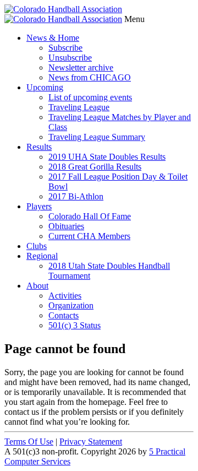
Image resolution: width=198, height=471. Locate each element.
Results (39, 146)
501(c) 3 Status (74, 325)
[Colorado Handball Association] (63, 9)
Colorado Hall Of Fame (89, 216)
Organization (71, 305)
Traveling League (78, 107)
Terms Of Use (28, 441)
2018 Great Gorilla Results (94, 166)
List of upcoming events (90, 97)
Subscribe (65, 47)
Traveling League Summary (96, 137)
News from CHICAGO (89, 77)
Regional (42, 256)
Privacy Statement (90, 441)
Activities (64, 295)
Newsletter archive (80, 67)
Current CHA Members (89, 236)
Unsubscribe (70, 57)
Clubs (36, 246)
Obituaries (66, 226)
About (37, 285)
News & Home (52, 37)
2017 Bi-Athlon (75, 196)
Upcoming (44, 87)
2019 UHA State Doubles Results (107, 156)
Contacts (63, 315)
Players (39, 206)
